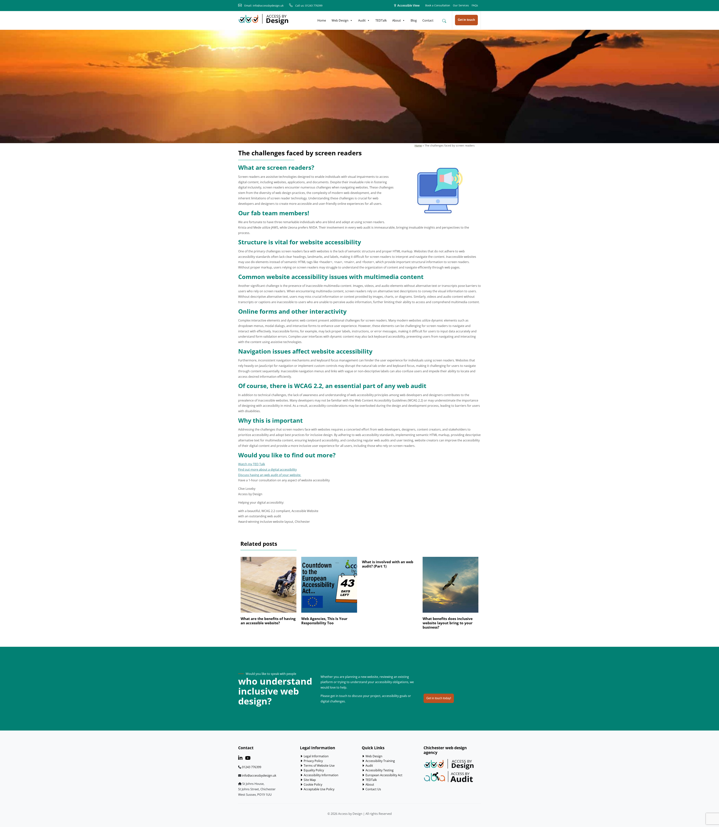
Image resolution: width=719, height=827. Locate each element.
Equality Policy (313, 770)
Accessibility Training (380, 761)
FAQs (475, 5)
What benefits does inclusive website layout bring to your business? (448, 622)
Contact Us (373, 789)
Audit (362, 20)
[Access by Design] (263, 19)
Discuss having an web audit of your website (269, 475)
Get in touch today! (438, 698)
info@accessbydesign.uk (259, 775)
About (396, 20)
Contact (427, 20)
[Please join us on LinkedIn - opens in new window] (240, 759)
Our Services (461, 5)
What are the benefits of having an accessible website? (268, 620)
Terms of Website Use (319, 765)
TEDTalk (381, 20)
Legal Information (316, 756)
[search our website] (444, 21)
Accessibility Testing (379, 770)
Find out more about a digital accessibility (267, 469)
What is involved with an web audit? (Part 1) (387, 564)
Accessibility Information (320, 775)
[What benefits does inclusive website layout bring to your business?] (450, 586)
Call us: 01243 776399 (308, 5)
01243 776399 (251, 767)
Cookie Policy (312, 784)
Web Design (340, 20)
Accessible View (408, 5)
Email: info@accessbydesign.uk (263, 5)
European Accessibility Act (383, 775)
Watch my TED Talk (251, 464)
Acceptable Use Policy (318, 789)
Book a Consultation (437, 5)
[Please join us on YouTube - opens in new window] (248, 759)
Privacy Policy (313, 761)
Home (321, 20)
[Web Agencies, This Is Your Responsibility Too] (329, 586)
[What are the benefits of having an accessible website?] (268, 586)
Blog (414, 20)
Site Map (309, 780)
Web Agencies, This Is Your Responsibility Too (324, 620)
